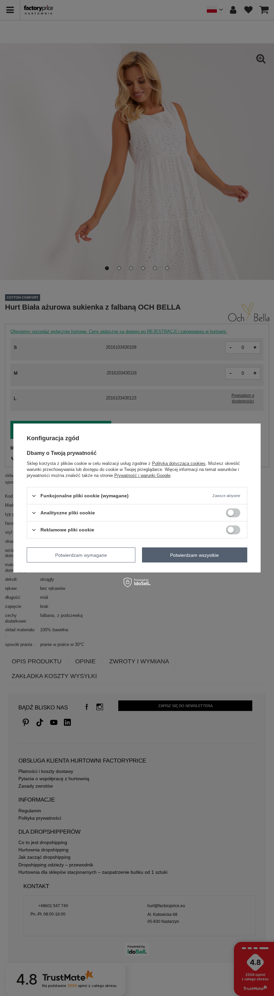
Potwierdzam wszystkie (194, 554)
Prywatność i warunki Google (142, 475)
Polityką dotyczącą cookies (179, 463)
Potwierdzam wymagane (81, 554)
